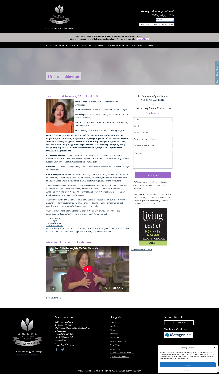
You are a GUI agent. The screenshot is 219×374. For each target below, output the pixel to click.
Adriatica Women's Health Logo (59, 14)
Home (49, 45)
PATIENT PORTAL (179, 323)
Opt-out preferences (187, 370)
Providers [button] (60, 45)
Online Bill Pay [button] (155, 24)
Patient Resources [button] (117, 45)
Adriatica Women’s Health (141, 249)
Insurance (100, 45)
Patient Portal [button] (144, 24)
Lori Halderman (53, 297)
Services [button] (85, 45)
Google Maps (60, 339)
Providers (114, 326)
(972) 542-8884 (166, 15)
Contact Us (115, 348)
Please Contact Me (153, 175)
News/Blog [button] (137, 45)
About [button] (73, 45)
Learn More (143, 39)
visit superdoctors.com (55, 225)
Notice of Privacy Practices (122, 352)
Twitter (62, 349)
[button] (214, 347)
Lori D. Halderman (54, 218)
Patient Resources (118, 341)
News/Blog (115, 345)
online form (106, 231)
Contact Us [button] (152, 45)
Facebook (56, 349)
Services (114, 333)
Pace (139, 370)
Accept (188, 365)
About (113, 329)
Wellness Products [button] (167, 24)
